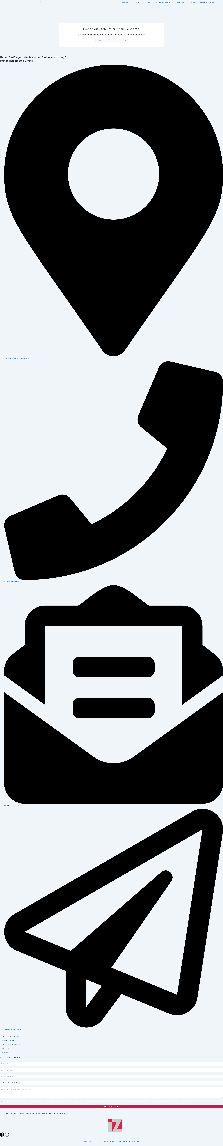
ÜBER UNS (5, 1049)
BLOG (212, 3)
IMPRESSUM (88, 1142)
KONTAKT (203, 3)
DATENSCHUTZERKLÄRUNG (104, 1142)
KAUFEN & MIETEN (8, 1041)
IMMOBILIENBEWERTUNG (10, 1037)
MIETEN (148, 3)
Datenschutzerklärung (18, 1101)
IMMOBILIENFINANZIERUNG (11, 1045)
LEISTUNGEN (180, 3)
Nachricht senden (111, 1106)
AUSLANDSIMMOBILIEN (162, 3)
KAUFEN (137, 3)
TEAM (193, 3)
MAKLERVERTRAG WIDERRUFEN (128, 1142)
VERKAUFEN (125, 3)
